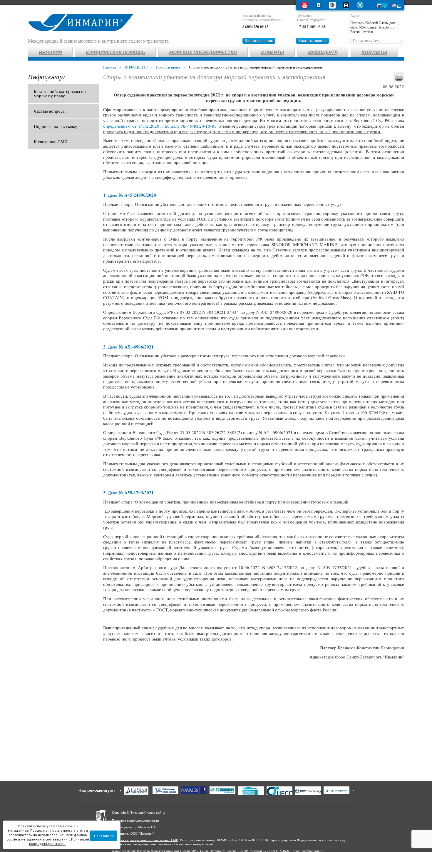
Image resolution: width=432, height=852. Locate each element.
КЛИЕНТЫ (272, 52)
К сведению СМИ (51, 141)
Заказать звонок (259, 40)
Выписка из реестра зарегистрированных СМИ (145, 840)
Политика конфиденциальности (135, 820)
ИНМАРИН (50, 52)
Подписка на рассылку (55, 126)
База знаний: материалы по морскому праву (60, 93)
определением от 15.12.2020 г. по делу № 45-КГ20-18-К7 (160, 126)
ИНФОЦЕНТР (322, 52)
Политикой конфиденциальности (59, 841)
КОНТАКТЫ (374, 52)
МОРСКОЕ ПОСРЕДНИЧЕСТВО (203, 52)
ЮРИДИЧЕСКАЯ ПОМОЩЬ (115, 52)
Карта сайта (156, 812)
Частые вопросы (50, 111)
